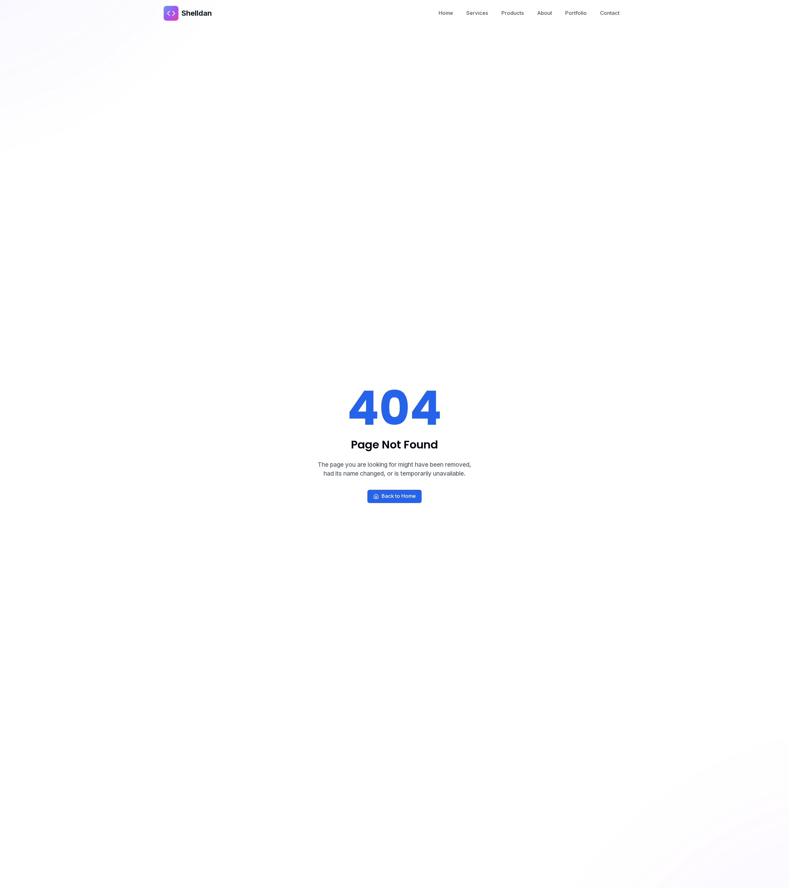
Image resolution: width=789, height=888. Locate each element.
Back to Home (399, 496)
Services (477, 13)
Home (446, 13)
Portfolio (576, 13)
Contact (609, 13)
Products (512, 13)
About (544, 13)
